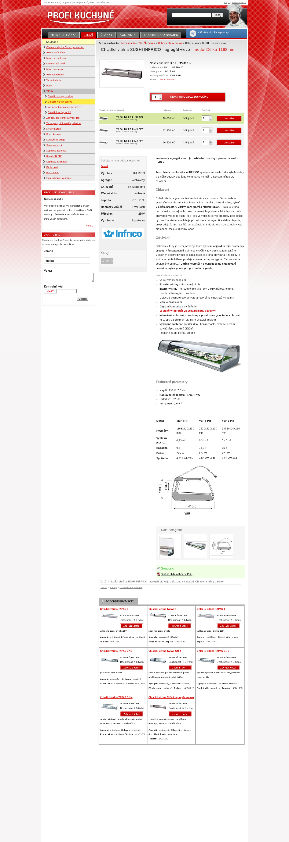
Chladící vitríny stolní (59, 112)
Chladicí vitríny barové (60, 101)
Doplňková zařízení (56, 161)
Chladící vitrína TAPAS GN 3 (213, 651)
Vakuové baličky (55, 74)
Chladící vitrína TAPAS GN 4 (116, 697)
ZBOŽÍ (88, 35)
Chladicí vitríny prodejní (60, 96)
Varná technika (54, 80)
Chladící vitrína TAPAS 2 (114, 609)
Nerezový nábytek (56, 58)
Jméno (48, 251)
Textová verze (239, 2)
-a (229, 2)
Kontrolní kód (53, 286)
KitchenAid (52, 167)
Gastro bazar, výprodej (58, 178)
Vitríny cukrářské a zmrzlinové (64, 107)
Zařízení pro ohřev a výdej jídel (63, 118)
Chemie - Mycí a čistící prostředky (65, 47)
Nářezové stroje (55, 69)
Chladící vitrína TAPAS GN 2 (165, 651)
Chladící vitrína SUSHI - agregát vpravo (171, 697)
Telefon (49, 261)
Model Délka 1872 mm (129, 142)
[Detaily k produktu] (132, 625)
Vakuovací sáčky (55, 52)
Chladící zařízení (55, 63)
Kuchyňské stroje (55, 139)
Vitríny (49, 91)
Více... (89, 225)
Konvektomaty (54, 134)
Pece (49, 85)
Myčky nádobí (54, 129)
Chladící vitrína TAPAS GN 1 (116, 651)
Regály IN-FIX (54, 156)
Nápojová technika (56, 150)
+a (225, 2)
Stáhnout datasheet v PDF (176, 574)
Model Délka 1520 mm (129, 130)
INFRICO (107, 261)
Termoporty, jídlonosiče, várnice (63, 123)
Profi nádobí (52, 172)
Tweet (104, 166)
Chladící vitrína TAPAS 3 (211, 609)
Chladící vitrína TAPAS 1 (162, 609)
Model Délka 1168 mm (129, 118)
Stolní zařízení (54, 145)
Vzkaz (48, 270)
